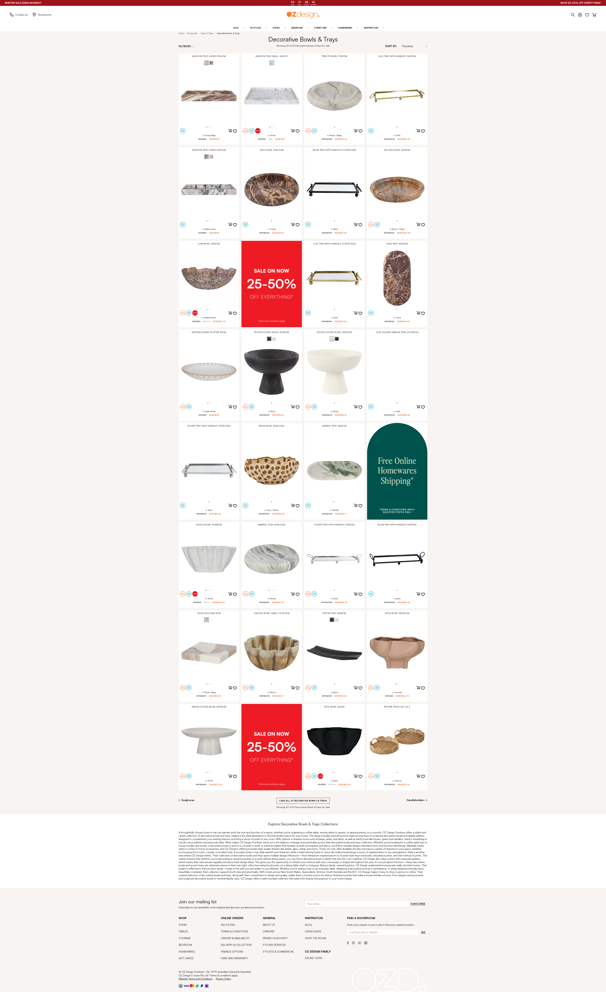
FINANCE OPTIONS (232, 951)
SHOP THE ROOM (315, 938)
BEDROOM (185, 944)
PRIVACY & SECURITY (275, 938)
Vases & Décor (207, 33)
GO (423, 932)
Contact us (21, 14)
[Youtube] (359, 942)
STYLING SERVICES (274, 944)
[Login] (581, 14)
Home (181, 33)
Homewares (192, 33)
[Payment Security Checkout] (181, 986)
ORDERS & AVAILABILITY (235, 938)
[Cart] (594, 14)
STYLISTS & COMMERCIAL (278, 951)
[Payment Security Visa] (186, 986)
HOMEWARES (187, 951)
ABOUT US (269, 924)
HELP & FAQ (228, 924)
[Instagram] (353, 942)
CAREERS (268, 931)
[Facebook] (348, 942)
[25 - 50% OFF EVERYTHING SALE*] (271, 284)
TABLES (183, 931)
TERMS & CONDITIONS (234, 931)
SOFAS (183, 924)
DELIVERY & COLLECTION (236, 944)
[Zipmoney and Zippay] (207, 986)
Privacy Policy (223, 978)
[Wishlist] (588, 14)
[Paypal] (202, 986)
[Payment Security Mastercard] (192, 985)
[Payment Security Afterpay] (197, 986)
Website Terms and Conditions (196, 978)
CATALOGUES (313, 931)
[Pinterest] (365, 942)
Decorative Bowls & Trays (228, 33)
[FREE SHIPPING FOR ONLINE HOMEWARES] (397, 471)
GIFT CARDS (186, 958)
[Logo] (303, 14)
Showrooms (44, 14)
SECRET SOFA (313, 958)
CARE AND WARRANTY (234, 958)
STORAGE (185, 938)
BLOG (308, 924)
